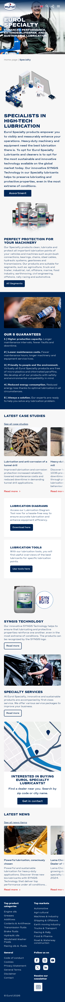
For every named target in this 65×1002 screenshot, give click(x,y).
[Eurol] (10, 6)
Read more (11, 491)
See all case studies (16, 424)
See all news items (15, 822)
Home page (11, 59)
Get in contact (32, 801)
